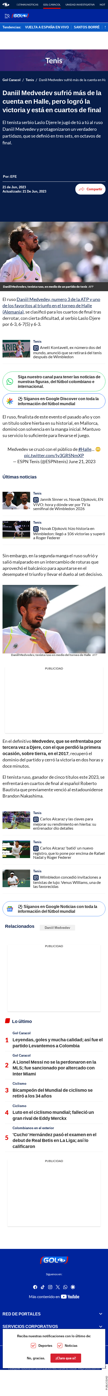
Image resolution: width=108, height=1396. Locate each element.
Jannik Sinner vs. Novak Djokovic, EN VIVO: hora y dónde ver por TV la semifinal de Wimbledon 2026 (68, 504)
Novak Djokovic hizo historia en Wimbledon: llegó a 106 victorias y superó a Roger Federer (69, 533)
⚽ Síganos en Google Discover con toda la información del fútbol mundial (58, 401)
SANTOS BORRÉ (87, 27)
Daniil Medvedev (57, 928)
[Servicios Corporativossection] (100, 1326)
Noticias (71, 1346)
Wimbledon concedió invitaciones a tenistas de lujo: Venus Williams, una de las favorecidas (67, 882)
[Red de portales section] (100, 1314)
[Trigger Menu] (7, 16)
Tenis (30, 80)
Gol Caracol (52, 4)
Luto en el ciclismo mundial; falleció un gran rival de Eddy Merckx (53, 1115)
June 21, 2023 (82, 461)
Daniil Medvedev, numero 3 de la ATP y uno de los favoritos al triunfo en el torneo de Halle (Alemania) (51, 305)
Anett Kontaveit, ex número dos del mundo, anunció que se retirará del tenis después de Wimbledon (67, 352)
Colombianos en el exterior (33, 1128)
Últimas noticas (27, 4)
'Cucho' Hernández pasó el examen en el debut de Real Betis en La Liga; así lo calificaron (54, 1140)
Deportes (45, 1346)
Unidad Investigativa (80, 4)
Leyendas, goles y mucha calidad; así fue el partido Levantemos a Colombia (58, 1042)
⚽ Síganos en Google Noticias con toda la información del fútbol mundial (57, 909)
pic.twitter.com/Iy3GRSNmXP (54, 455)
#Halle (84, 449)
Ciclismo (19, 1083)
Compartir (94, 189)
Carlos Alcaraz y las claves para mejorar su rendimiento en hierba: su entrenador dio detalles (64, 823)
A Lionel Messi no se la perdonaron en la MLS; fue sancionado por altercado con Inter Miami (54, 1067)
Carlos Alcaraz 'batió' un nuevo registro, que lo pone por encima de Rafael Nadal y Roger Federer (69, 852)
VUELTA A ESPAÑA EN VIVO (47, 27)
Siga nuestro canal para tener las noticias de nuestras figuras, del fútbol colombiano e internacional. (59, 381)
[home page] (6, 5)
